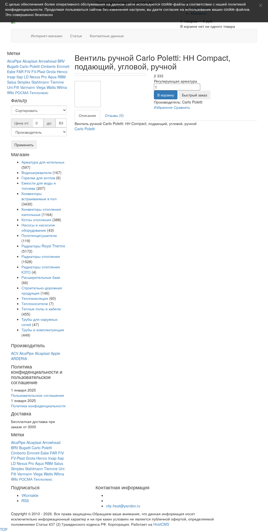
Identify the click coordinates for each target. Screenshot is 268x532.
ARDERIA (19, 358)
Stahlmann (40, 82)
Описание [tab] (87, 115)
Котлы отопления (36, 219)
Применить (24, 144)
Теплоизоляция (34, 298)
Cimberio (48, 66)
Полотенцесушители (39, 235)
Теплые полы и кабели (41, 308)
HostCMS (161, 524)
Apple (55, 353)
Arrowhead (47, 61)
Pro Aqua (49, 76)
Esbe (11, 71)
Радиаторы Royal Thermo (43, 245)
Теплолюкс (39, 92)
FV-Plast (38, 71)
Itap (19, 76)
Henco (62, 71)
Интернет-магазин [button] (46, 35)
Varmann (27, 87)
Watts (51, 87)
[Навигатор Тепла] (23, 33)
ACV (14, 353)
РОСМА (22, 92)
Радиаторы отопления (40, 256)
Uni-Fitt (13, 87)
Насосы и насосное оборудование (38, 227)
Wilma (62, 87)
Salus (11, 82)
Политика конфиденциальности (38, 405)
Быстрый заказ (194, 94)
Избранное (163, 107)
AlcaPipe (14, 61)
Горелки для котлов (38, 177)
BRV (61, 61)
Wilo (10, 92)
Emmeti (63, 66)
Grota (51, 71)
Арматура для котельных (42, 162)
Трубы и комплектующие (42, 329)
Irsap (11, 76)
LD (26, 76)
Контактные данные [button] (107, 35)
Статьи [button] (76, 35)
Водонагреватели (36, 172)
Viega (41, 87)
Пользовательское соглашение (37, 395)
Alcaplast (30, 61)
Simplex (23, 82)
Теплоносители (34, 303)
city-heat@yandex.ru (123, 505)
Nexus (35, 76)
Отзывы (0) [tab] (114, 115)
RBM (62, 76)
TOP (3, 529)
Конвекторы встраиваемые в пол (39, 196)
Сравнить (182, 107)
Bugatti (13, 66)
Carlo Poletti (30, 66)
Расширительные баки (40, 277)
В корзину (165, 94)
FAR (20, 71)
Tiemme (57, 82)
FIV (27, 71)
